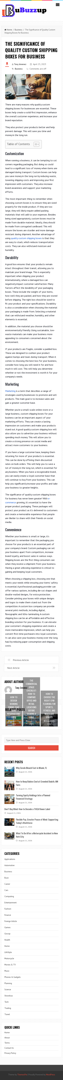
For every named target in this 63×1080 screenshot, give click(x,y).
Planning (8, 983)
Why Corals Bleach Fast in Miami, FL (31, 767)
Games (7, 927)
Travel (7, 1014)
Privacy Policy (10, 1053)
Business (18, 29)
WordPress (50, 1074)
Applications (9, 859)
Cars (6, 890)
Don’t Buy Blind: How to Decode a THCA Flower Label (27, 809)
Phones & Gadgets (12, 977)
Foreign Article (10, 921)
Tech (6, 1002)
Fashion (7, 909)
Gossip (7, 933)
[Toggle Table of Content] (35, 144)
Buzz (6, 878)
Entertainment (10, 902)
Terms (7, 1043)
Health (7, 940)
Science (7, 989)
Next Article (13, 667)
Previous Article (21, 660)
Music (6, 971)
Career (7, 884)
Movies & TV (10, 964)
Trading (7, 1008)
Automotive (9, 865)
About (7, 1037)
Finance (7, 915)
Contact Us (9, 1048)
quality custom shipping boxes (26, 238)
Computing (9, 896)
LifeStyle (8, 952)
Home (9, 29)
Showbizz (8, 995)
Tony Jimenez (20, 64)
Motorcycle (9, 958)
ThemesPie (22, 1074)
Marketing (10, 390)
